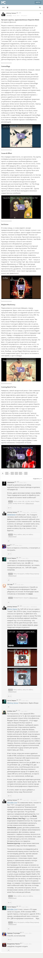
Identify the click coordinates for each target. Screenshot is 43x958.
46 (23, 932)
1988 (18, 482)
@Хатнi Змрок (12, 609)
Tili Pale (9, 584)
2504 (20, 557)
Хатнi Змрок (12, 558)
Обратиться (30, 503)
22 (15, 584)
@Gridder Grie (12, 803)
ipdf (8, 545)
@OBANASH (11, 515)
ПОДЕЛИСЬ (36, 479)
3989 (20, 12)
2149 (13, 544)
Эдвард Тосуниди (13, 933)
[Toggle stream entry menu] (40, 13)
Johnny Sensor (11, 13)
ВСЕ (3, 7)
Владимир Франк (13, 944)
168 (19, 710)
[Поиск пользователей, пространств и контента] (40, 7)
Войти (38, 2)
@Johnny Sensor (12, 703)
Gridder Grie (11, 711)
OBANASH (11, 482)
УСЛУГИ (10, 501)
